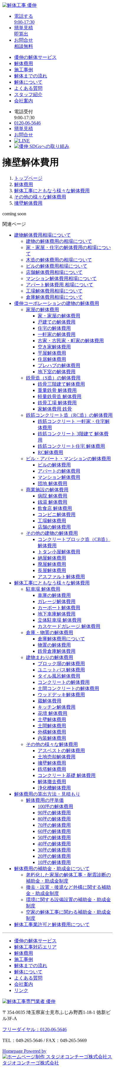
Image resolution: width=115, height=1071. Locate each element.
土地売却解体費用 (56, 756)
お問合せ (23, 134)
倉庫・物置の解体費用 (49, 632)
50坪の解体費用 (54, 837)
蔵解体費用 (49, 700)
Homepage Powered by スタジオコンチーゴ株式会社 (57, 1057)
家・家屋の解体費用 (59, 315)
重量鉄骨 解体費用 (57, 390)
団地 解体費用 (52, 483)
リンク (21, 990)
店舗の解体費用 (54, 526)
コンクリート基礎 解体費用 (67, 775)
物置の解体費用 (54, 644)
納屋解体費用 (52, 557)
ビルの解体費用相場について (56, 266)
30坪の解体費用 (54, 849)
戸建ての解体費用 (56, 321)
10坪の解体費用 (54, 862)
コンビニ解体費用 (56, 514)
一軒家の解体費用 (56, 334)
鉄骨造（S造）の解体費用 (53, 377)
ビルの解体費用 (54, 464)
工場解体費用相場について (54, 290)
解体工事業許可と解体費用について (52, 924)
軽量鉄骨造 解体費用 (59, 396)
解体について (28, 82)
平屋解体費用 (52, 353)
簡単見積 (23, 128)
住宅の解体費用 (54, 328)
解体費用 (23, 63)
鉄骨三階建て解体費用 (61, 384)
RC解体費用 (50, 452)
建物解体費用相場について (42, 235)
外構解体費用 (52, 731)
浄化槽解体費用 (54, 787)
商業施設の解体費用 (47, 489)
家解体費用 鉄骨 (55, 408)
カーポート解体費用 (59, 607)
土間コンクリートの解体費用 (68, 688)
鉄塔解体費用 (52, 769)
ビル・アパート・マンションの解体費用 (68, 458)
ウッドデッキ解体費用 (61, 694)
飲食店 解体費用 (55, 508)
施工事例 (23, 69)
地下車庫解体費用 (56, 613)
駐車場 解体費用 (43, 589)
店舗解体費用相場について (54, 272)
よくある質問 (28, 88)
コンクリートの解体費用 (64, 682)
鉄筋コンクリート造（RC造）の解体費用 (69, 415)
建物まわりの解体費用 (49, 657)
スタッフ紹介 (28, 94)
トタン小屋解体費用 (59, 551)
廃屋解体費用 (52, 564)
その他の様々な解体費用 (40, 196)
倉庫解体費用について (61, 638)
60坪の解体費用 (54, 831)
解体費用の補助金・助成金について (52, 868)
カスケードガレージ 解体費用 (69, 626)
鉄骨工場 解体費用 (57, 402)
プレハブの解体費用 (59, 365)
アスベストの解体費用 (61, 750)
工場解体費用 (52, 520)
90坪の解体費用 (54, 812)
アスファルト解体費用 (61, 576)
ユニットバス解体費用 (61, 669)
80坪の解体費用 (54, 818)
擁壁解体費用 (28, 203)
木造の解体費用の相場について (59, 259)
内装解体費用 (52, 738)
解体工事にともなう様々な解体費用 (52, 190)
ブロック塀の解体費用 (61, 663)
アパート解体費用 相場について (59, 284)
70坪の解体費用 (54, 825)
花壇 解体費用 (52, 713)
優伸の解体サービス (35, 57)
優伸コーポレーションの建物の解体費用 (56, 303)
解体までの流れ (30, 75)
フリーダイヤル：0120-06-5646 (34, 1029)
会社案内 (23, 100)
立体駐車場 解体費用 (59, 620)
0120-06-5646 (27, 122)
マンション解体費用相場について (61, 278)
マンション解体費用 (59, 477)
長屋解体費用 (52, 570)
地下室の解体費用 (56, 371)
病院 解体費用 (52, 495)
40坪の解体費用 (54, 843)
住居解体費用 (52, 359)
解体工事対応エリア (35, 946)
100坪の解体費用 (55, 806)
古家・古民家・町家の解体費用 (71, 340)
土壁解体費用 (52, 719)
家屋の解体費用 (42, 309)
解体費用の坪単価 (45, 800)
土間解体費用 (52, 725)
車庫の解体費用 (54, 595)
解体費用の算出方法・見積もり (47, 794)
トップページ (28, 178)
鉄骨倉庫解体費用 (56, 651)
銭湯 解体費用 (52, 502)
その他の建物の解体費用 (52, 533)
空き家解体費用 (54, 346)
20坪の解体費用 (54, 856)
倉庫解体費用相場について (54, 297)
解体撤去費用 (52, 781)
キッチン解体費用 (56, 707)
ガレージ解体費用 (56, 601)
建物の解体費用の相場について (59, 241)
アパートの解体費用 (59, 471)
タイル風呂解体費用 (59, 676)
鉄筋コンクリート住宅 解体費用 (71, 446)
